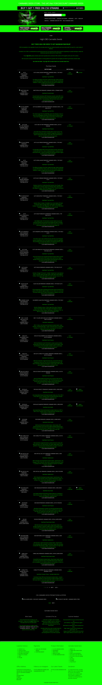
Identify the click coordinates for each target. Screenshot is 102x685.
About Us (72, 649)
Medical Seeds (56, 653)
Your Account (22, 650)
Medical (47, 20)
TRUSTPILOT (73, 662)
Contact (53, 12)
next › (52, 587)
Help (19, 656)
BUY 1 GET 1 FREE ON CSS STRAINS (40, 8)
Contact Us (21, 649)
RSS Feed (72, 659)
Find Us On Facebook (75, 653)
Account (49, 12)
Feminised (70, 18)
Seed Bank (22, 627)
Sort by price (69, 69)
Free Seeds (55, 652)
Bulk (33, 628)
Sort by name (48, 69)
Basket (45, 12)
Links (71, 657)
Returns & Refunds (23, 653)
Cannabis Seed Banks (62, 18)
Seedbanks (55, 650)
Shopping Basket (40, 652)
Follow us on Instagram (76, 656)
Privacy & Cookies (22, 654)
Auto (76, 18)
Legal (71, 652)
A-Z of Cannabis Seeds (58, 649)
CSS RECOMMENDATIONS (59, 654)
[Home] (28, 17)
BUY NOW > (80, 8)
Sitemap (72, 660)
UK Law (20, 657)
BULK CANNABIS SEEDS (68, 20)
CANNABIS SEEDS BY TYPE (56, 20)
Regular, (33, 627)
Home (51, 35)
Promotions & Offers (50, 18)
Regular (81, 18)
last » (56, 587)
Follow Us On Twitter (76, 654)
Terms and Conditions (76, 650)
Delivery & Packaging (23, 652)
